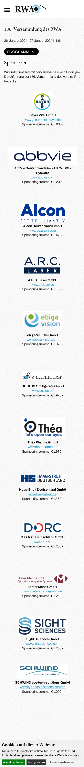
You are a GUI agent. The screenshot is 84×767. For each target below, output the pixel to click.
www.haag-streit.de (42, 494)
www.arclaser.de (42, 284)
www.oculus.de (42, 390)
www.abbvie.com (43, 177)
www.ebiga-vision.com (42, 339)
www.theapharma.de (42, 447)
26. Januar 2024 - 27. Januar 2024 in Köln (33, 40)
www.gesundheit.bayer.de (42, 119)
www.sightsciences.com (43, 643)
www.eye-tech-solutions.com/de (42, 687)
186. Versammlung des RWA (33, 29)
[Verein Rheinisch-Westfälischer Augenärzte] (30, 13)
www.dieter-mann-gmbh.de (42, 591)
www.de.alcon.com (42, 230)
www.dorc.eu (43, 542)
